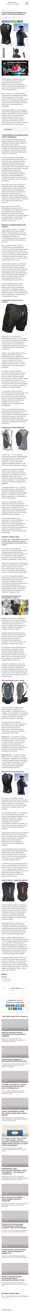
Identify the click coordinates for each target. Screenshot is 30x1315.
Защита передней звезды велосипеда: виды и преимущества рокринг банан (13, 1278)
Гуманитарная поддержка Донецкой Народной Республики (14, 1060)
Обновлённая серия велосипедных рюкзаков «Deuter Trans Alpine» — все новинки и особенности (14, 1171)
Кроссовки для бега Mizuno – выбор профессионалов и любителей (13, 1199)
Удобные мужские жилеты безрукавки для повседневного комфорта (14, 1034)
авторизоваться (6, 1298)
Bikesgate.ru (12, 2)
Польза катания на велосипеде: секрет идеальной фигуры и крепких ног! (14, 1251)
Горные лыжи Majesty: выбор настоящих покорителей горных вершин (14, 1113)
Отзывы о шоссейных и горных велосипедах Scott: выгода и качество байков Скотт (14, 1086)
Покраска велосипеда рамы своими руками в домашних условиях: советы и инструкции (14, 1226)
